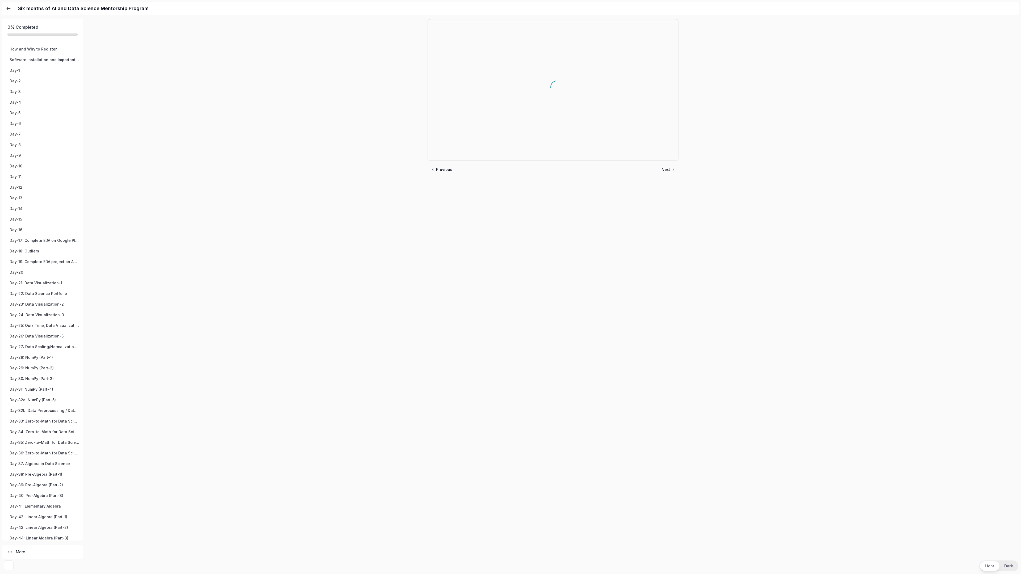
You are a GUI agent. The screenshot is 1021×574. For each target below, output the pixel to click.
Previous (444, 169)
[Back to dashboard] (8, 8)
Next (666, 169)
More (20, 552)
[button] (42, 49)
